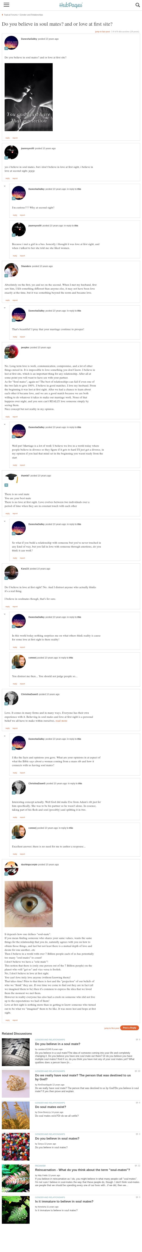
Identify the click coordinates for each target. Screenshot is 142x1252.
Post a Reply (129, 1028)
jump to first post (111, 1028)
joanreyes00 (27, 148)
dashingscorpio (29, 864)
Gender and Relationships (50, 1040)
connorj (32, 657)
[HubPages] (71, 5)
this (79, 189)
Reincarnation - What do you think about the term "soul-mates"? (82, 1170)
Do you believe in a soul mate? (57, 1044)
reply (8, 138)
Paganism (40, 1166)
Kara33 (25, 568)
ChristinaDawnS (29, 694)
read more (61, 720)
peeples (25, 347)
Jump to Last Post (102, 31)
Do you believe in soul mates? (57, 1138)
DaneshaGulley (29, 39)
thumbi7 (25, 475)
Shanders (26, 266)
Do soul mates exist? (50, 1107)
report (15, 138)
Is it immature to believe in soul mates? (64, 1201)
